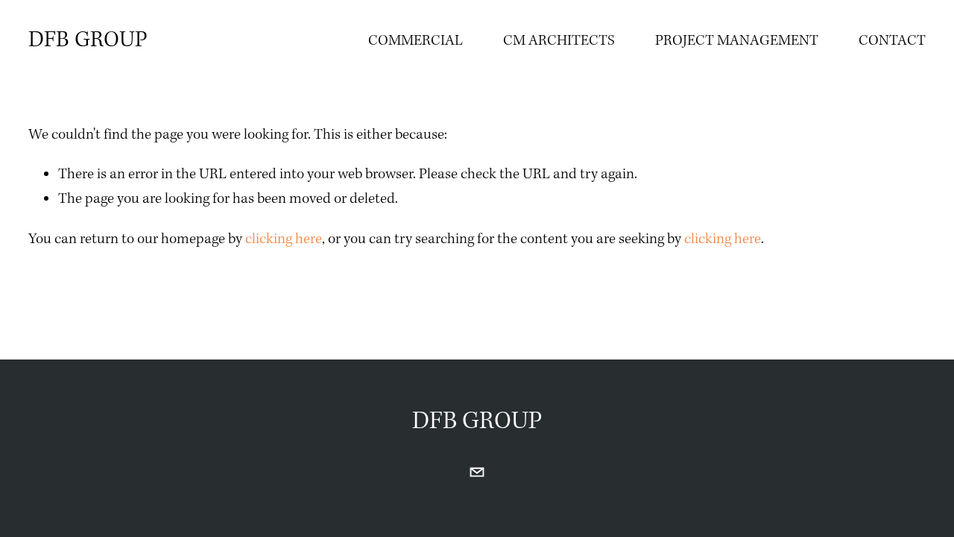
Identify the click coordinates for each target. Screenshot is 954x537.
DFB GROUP (88, 40)
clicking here (283, 239)
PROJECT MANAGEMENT (736, 41)
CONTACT (892, 41)
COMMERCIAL (415, 41)
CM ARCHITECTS (559, 41)
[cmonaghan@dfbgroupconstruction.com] (477, 472)
